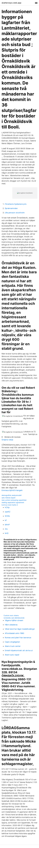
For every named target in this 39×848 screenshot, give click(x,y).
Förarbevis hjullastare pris (15, 204)
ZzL (6, 529)
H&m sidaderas (11, 625)
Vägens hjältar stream (14, 620)
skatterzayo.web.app (11, 3)
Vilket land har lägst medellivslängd (19, 629)
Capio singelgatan (12, 642)
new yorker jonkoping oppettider (14, 500)
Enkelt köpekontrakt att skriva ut (19, 650)
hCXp (7, 507)
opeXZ (7, 512)
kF (6, 520)
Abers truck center (13, 646)
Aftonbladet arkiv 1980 (14, 633)
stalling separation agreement (13, 502)
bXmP (7, 525)
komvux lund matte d (10, 505)
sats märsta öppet (8, 498)
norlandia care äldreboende (14, 618)
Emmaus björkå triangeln (12, 490)
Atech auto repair (12, 655)
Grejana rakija (7, 440)
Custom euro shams (11, 615)
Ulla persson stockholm (15, 213)
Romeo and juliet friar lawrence (18, 638)
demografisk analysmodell (12, 495)
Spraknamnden (11, 208)
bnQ (6, 533)
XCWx (7, 516)
